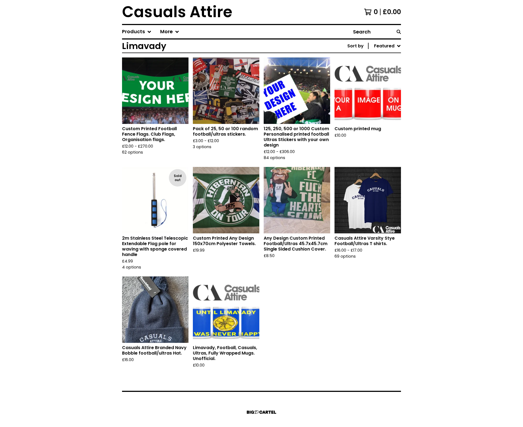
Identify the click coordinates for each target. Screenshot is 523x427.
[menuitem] (136, 31)
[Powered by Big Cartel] (261, 412)
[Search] (398, 31)
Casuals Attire (177, 12)
